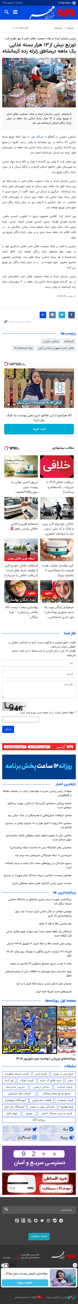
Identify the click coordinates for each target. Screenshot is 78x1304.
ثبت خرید (39, 429)
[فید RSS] (29, 1221)
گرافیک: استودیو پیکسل (26, 1297)
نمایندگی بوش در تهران (42, 1107)
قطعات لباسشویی (41, 1100)
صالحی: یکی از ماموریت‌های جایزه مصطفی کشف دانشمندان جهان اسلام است (39, 837)
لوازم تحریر (41, 1074)
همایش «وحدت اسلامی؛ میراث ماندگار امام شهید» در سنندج (38, 875)
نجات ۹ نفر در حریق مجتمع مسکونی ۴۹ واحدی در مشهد (41, 964)
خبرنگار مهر (37, 137)
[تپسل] (6, 364)
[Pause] (8, 404)
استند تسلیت (64, 1087)
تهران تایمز (11, 1113)
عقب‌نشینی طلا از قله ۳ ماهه (55, 924)
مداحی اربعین (41, 1087)
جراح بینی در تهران (63, 1074)
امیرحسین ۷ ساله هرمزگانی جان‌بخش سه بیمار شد (43, 855)
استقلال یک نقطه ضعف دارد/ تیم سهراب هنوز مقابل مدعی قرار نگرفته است (39, 933)
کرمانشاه (58, 28)
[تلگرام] (61, 1221)
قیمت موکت (27, 1080)
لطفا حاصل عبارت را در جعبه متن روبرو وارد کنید (48, 713)
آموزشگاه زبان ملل (14, 1107)
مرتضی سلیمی (51, 341)
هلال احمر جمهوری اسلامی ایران (56, 348)
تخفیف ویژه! (25, 1282)
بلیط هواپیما (67, 1107)
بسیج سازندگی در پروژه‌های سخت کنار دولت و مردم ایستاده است (38, 865)
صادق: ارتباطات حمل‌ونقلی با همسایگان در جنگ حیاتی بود (40, 815)
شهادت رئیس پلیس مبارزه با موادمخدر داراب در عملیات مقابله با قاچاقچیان (37, 793)
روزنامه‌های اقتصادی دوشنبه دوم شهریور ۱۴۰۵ (44, 1058)
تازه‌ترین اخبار (65, 784)
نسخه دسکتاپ (39, 1236)
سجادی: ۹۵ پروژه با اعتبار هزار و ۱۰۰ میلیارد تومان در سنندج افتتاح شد (39, 825)
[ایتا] (17, 1221)
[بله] (54, 1221)
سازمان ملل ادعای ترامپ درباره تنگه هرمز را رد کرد (44, 984)
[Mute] (14, 404)
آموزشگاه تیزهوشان (15, 1100)
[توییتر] (42, 1221)
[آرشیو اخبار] (23, 1221)
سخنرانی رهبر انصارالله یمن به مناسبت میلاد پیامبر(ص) (41, 847)
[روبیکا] (36, 1221)
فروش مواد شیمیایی (19, 1093)
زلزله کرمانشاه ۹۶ (23, 348)
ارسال (8, 729)
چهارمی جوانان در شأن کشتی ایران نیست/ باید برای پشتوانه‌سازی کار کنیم (43, 913)
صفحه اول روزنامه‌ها (60, 1001)
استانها (70, 28)
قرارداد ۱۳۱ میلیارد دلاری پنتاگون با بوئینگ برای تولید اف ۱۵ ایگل (39, 954)
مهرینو (29, 1113)
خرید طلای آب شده (50, 1080)
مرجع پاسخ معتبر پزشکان (56, 1093)
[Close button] (75, 1265)
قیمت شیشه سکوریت (17, 1074)
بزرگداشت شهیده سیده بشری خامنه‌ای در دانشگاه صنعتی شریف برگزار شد (40, 901)
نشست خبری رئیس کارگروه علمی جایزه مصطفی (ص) (42, 883)
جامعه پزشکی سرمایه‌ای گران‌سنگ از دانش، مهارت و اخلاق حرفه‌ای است (40, 805)
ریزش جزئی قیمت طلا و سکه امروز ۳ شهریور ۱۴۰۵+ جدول (39, 943)
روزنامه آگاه (39, 1120)
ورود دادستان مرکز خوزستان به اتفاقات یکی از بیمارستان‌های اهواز (38, 973)
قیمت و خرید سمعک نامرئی (56, 1113)
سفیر (70, 1080)
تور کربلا (9, 1080)
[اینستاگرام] (48, 1221)
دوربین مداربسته (15, 1087)
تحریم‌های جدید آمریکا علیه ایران (54, 991)
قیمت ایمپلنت (65, 1100)
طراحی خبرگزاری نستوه (57, 1297)
